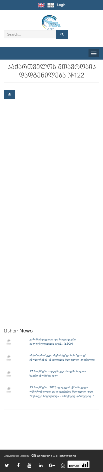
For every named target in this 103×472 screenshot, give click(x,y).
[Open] (9, 94)
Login (61, 5)
